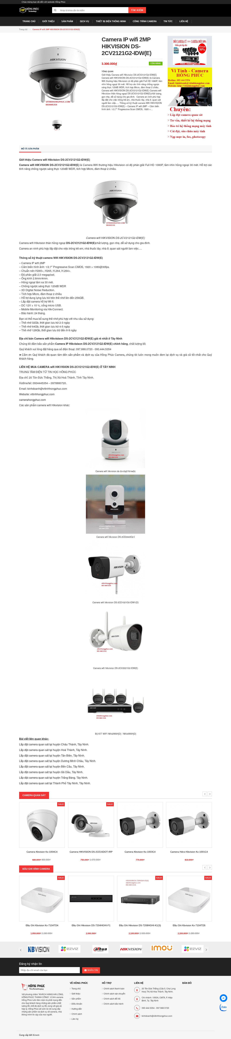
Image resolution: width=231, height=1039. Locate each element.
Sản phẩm (76, 998)
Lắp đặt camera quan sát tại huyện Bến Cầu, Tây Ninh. (52, 766)
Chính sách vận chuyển (114, 993)
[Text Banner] (190, 103)
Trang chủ (23, 29)
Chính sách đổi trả (112, 998)
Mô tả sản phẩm (30, 149)
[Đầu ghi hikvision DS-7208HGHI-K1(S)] (140, 898)
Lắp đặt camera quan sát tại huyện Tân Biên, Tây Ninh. (52, 755)
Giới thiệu (76, 993)
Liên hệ (75, 1018)
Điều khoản (77, 1003)
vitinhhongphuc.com (42, 394)
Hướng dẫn (77, 1008)
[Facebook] (223, 998)
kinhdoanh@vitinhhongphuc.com (157, 1015)
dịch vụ (89, 355)
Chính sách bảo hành (113, 1003)
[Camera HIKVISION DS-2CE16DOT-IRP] (91, 825)
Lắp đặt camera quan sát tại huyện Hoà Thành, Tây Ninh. (53, 750)
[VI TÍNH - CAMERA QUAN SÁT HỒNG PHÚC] (29, 12)
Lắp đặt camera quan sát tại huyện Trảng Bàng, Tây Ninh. (53, 778)
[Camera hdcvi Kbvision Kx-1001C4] (189, 825)
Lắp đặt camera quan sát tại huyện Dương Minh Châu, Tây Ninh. (57, 761)
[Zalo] (223, 1007)
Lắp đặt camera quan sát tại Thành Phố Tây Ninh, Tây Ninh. (55, 783)
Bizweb (36, 1034)
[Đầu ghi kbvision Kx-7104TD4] (42, 898)
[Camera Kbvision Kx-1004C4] (42, 825)
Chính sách (77, 1013)
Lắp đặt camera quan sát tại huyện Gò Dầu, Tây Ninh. (51, 772)
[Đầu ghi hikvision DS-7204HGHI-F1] (91, 898)
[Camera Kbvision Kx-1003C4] (140, 825)
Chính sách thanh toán (114, 988)
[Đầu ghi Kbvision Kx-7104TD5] (189, 898)
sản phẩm (74, 355)
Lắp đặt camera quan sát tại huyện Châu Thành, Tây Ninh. (54, 744)
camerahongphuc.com (32, 400)
